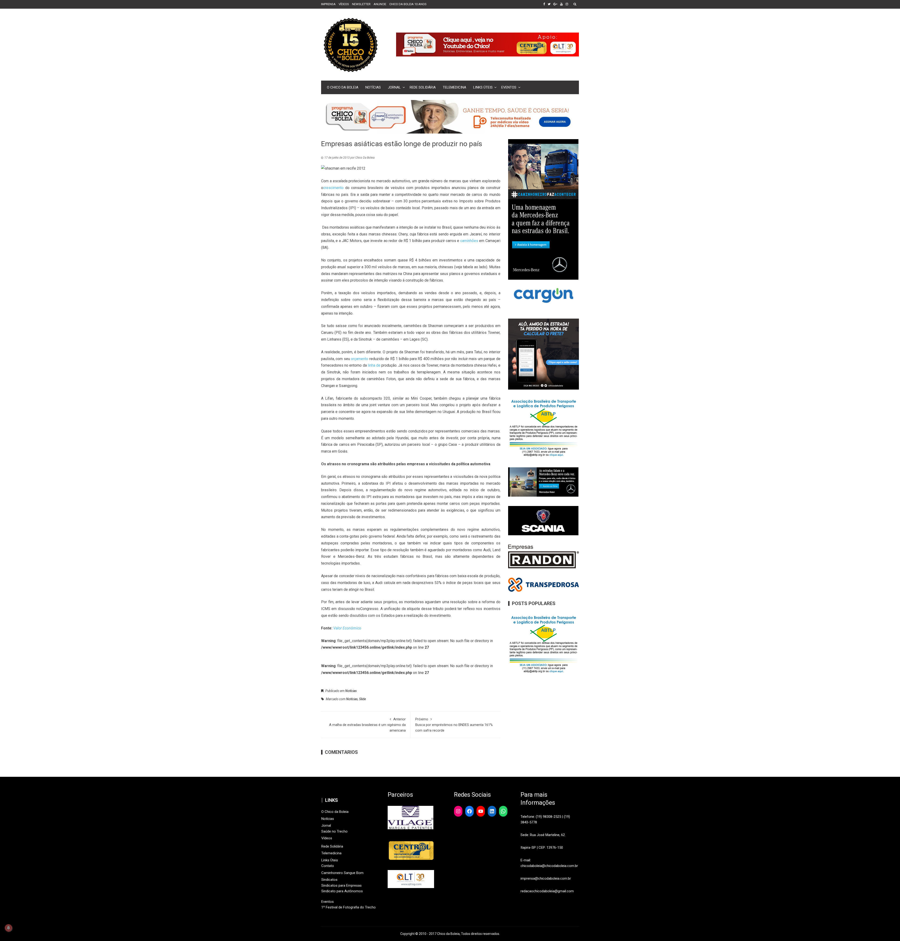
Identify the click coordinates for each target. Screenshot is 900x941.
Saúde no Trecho (334, 831)
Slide (362, 699)
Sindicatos (329, 880)
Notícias (373, 87)
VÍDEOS (344, 4)
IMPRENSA (328, 4)
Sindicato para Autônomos (342, 891)
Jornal (394, 87)
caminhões (469, 240)
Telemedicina (454, 87)
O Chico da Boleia (342, 87)
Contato (327, 866)
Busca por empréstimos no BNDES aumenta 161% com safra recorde (454, 725)
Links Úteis (483, 87)
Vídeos (326, 838)
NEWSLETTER (361, 4)
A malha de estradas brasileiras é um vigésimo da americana (367, 725)
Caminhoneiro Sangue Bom (342, 873)
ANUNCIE (380, 4)
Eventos (508, 87)
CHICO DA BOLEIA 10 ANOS (408, 4)
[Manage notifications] (8, 928)
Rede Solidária (423, 87)
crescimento (333, 188)
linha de (374, 365)
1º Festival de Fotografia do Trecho (348, 907)
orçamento (359, 359)
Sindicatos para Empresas (341, 885)
